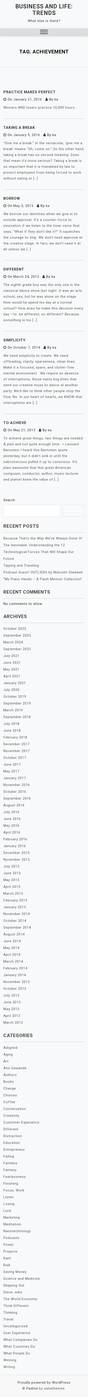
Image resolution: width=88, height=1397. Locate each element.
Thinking (10, 1313)
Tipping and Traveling (21, 565)
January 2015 (14, 907)
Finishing (10, 1183)
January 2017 (14, 778)
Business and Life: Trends (44, 9)
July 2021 (11, 656)
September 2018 (17, 717)
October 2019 (14, 697)
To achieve (14, 423)
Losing (9, 1204)
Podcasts (11, 1238)
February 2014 (15, 968)
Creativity (11, 1116)
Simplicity (14, 340)
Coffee (9, 1102)
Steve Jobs (12, 1292)
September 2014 (17, 927)
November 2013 (16, 982)
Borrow (11, 198)
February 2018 (15, 737)
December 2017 (16, 744)
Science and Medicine (21, 1279)
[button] (44, 32)
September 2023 (17, 649)
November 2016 (16, 785)
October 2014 (14, 921)
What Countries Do (19, 1346)
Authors (10, 1075)
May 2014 (11, 948)
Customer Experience (21, 1122)
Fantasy (10, 1170)
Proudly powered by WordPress (44, 1382)
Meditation (12, 1224)
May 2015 (11, 880)
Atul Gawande (15, 1068)
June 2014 (12, 941)
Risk (6, 1265)
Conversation (14, 1109)
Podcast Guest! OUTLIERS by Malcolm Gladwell (43, 572)
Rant (7, 1258)
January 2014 (14, 975)
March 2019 (13, 710)
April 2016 (11, 832)
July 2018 (11, 724)
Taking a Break (19, 127)
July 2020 (11, 690)
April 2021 (11, 676)
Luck (7, 1211)
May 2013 (11, 1009)
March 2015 (13, 893)
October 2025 (14, 629)
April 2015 (11, 887)
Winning (9, 1360)
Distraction (12, 1136)
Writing (9, 1367)
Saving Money (15, 1272)
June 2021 (12, 663)
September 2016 (17, 798)
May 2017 (11, 771)
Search (9, 500)
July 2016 (11, 812)
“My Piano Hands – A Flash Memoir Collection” (42, 579)
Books (8, 1082)
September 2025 (17, 635)
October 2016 (14, 792)
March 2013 (13, 1023)
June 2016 (12, 819)
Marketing (11, 1217)
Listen (8, 1197)
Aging (8, 1054)
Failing (8, 1156)
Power (8, 1245)
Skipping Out (13, 1285)
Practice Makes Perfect (29, 92)
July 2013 (11, 995)
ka (56, 99)
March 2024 (13, 642)
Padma (32, 1388)
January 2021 (14, 683)
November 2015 (16, 860)
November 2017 (16, 751)
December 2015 (16, 853)
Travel (8, 1319)
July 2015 (11, 866)
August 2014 (14, 934)
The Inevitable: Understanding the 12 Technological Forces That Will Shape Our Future (38, 552)
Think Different (16, 1306)
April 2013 (11, 1016)
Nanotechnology (17, 1231)
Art (6, 1061)
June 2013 (12, 1002)
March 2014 (13, 961)
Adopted (10, 1048)
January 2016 (14, 846)
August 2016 (14, 805)
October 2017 (14, 758)
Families (10, 1163)
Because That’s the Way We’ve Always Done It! (42, 538)
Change (9, 1088)
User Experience (16, 1333)
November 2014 (16, 914)
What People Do (16, 1353)
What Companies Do (20, 1340)
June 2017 (12, 764)
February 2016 (15, 839)
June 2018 (12, 730)
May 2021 (11, 669)
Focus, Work (13, 1190)
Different (13, 269)
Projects (10, 1251)
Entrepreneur (14, 1150)
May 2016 (11, 826)
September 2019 (17, 703)
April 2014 (11, 955)
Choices (10, 1095)
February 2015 (15, 900)
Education (11, 1143)
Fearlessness (14, 1177)
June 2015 (12, 873)
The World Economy (20, 1299)
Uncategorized (15, 1326)
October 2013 (14, 989)
